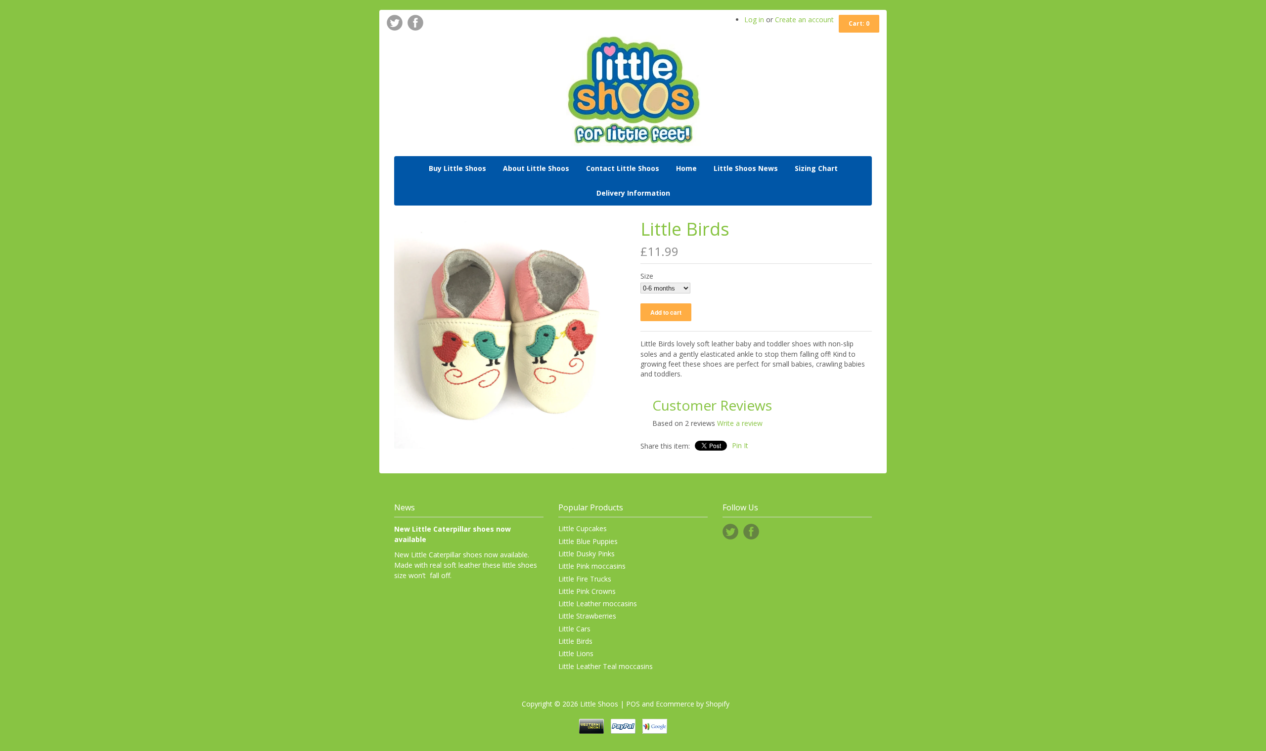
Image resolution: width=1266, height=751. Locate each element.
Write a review (740, 423)
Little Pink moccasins (592, 566)
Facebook (415, 23)
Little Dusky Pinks (586, 553)
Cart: (859, 23)
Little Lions (575, 653)
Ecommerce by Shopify (692, 704)
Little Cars (574, 628)
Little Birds (575, 641)
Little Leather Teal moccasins (605, 666)
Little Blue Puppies (588, 541)
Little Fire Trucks (584, 579)
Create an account (804, 19)
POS (633, 704)
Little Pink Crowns (587, 591)
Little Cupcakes (582, 528)
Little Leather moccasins (597, 603)
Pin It (740, 445)
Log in (754, 19)
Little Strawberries (587, 616)
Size (646, 276)
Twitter (395, 23)
